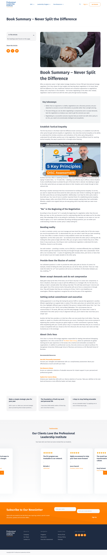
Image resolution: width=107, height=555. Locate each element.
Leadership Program (43, 4)
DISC (31, 4)
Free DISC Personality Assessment (50, 359)
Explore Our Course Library (48, 377)
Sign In (85, 4)
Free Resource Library (46, 368)
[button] (80, 4)
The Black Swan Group (70, 341)
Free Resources (57, 4)
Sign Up (94, 517)
